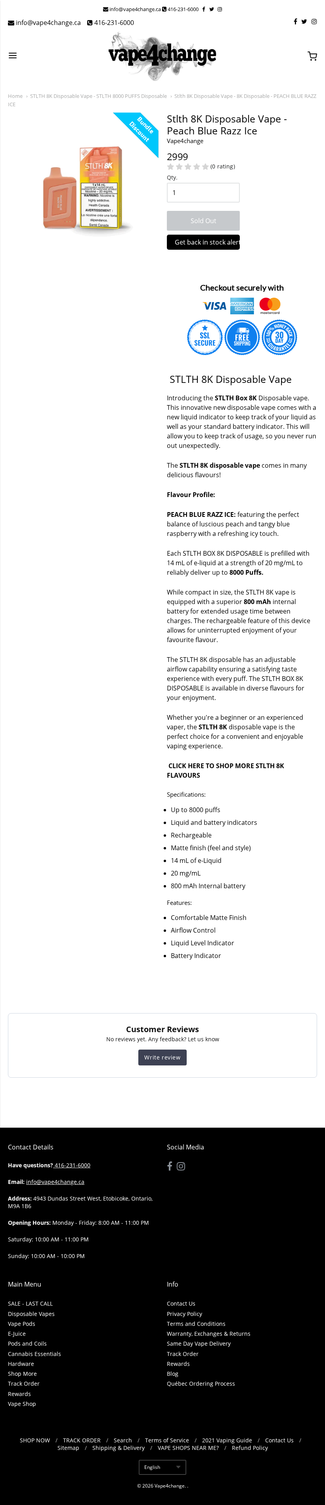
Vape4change (170, 1485)
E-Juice (17, 1333)
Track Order (24, 1383)
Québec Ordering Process (201, 1383)
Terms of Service (167, 1440)
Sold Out (203, 220)
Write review (162, 1057)
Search (123, 1440)
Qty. (172, 177)
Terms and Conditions (196, 1323)
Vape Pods (21, 1323)
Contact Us (181, 1303)
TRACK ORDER (82, 1440)
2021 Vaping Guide (227, 1440)
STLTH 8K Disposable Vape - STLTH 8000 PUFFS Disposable (98, 95)
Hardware (21, 1363)
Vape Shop (22, 1403)
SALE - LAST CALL (30, 1303)
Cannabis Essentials (34, 1354)
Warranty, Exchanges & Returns (208, 1333)
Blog (172, 1373)
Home (15, 95)
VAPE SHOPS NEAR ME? (188, 1447)
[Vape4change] (162, 56)
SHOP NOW (35, 1440)
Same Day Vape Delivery (199, 1343)
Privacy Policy (184, 1314)
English (152, 1467)
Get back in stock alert (207, 242)
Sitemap (68, 1447)
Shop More (22, 1373)
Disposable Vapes (31, 1314)
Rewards (19, 1394)
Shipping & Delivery (118, 1447)
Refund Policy (250, 1447)
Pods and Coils (27, 1343)
